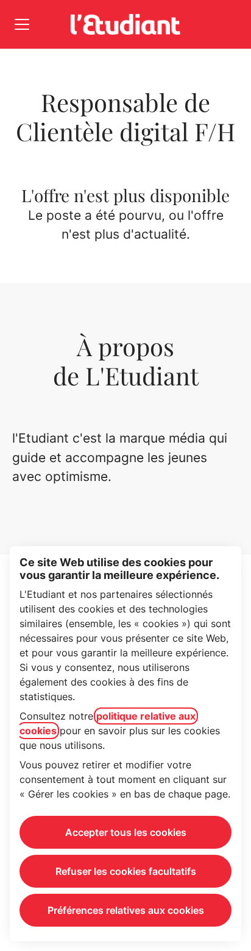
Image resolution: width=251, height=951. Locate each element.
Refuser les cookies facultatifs (125, 871)
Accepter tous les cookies (125, 832)
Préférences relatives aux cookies (126, 910)
